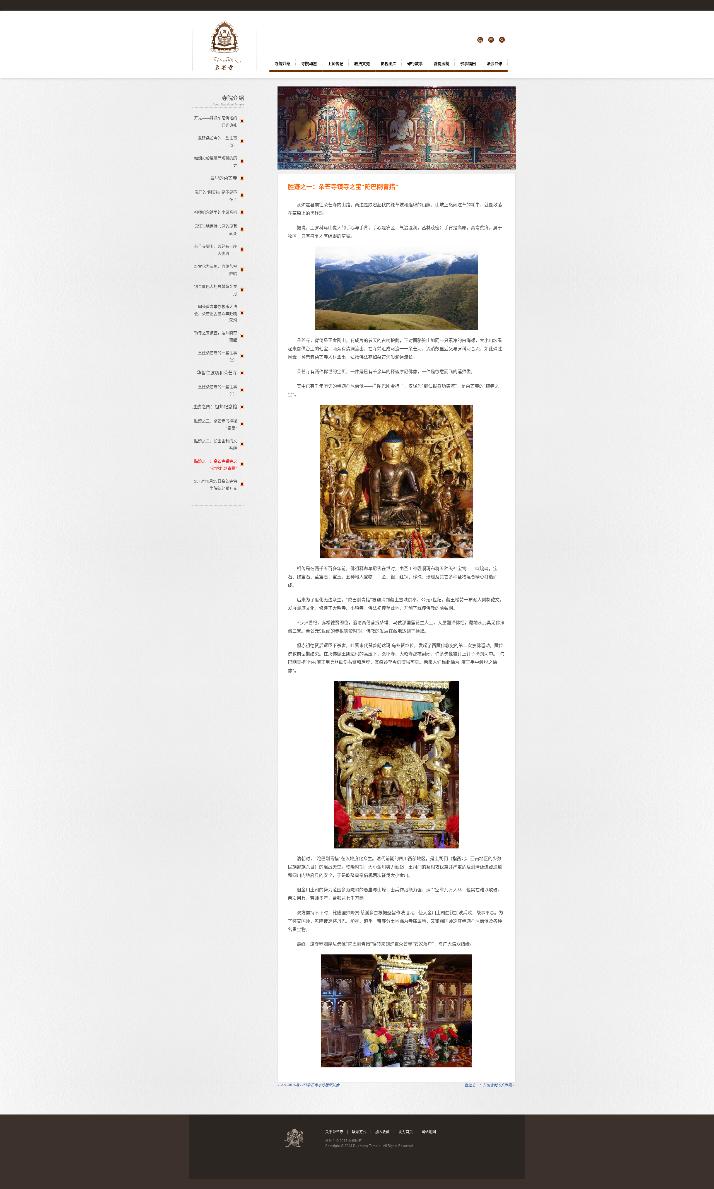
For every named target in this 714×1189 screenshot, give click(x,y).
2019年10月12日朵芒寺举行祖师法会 (308, 1085)
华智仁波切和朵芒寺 (217, 372)
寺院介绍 (282, 63)
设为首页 (405, 1131)
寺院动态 (309, 63)
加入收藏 (382, 1131)
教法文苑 (362, 63)
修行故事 (415, 63)
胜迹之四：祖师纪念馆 (214, 406)
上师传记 (335, 63)
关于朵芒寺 (334, 1131)
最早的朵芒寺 (223, 178)
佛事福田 (468, 63)
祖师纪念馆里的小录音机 (215, 212)
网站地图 (428, 1131)
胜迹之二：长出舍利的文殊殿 (490, 1085)
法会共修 (494, 63)
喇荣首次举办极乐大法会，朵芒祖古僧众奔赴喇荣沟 (215, 313)
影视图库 (388, 63)
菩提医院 (441, 63)
